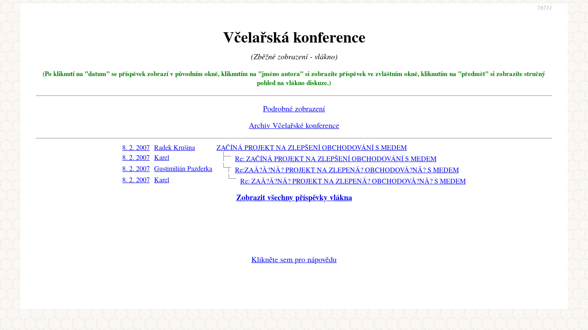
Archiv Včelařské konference (294, 125)
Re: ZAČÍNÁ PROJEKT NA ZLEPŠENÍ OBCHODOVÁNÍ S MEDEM (335, 158)
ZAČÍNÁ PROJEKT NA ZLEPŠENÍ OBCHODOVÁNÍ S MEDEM (312, 147)
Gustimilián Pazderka (183, 168)
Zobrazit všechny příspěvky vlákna (294, 197)
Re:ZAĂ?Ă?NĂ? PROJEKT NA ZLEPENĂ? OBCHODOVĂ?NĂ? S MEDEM (347, 169)
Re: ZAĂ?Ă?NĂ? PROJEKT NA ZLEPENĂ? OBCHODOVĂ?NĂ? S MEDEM (353, 180)
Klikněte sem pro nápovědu (294, 259)
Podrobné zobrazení (294, 108)
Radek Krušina (174, 147)
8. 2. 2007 (136, 147)
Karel (161, 157)
